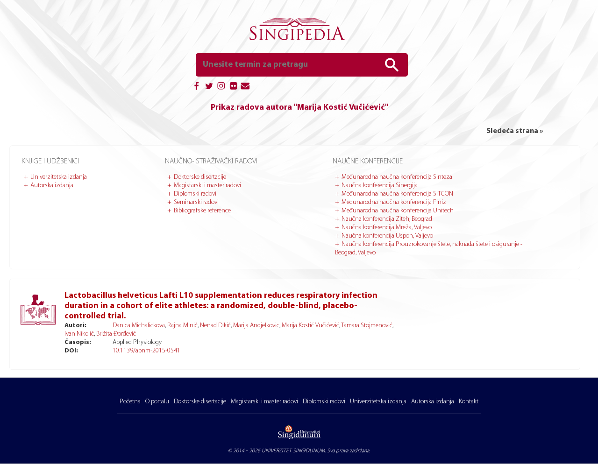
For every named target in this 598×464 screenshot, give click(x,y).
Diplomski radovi (195, 193)
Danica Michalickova (139, 325)
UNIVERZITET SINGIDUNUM (293, 451)
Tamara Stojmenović (366, 325)
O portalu (157, 401)
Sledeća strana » (514, 131)
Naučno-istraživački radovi (211, 161)
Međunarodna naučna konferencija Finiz (394, 202)
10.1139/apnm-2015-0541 (146, 350)
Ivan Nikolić (79, 333)
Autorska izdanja (51, 185)
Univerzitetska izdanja (58, 177)
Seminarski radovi (196, 202)
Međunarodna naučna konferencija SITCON (397, 193)
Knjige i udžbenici (50, 161)
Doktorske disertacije (200, 177)
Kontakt (468, 401)
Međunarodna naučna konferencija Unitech (398, 210)
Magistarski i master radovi (207, 185)
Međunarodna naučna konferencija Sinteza (397, 177)
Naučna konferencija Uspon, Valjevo (387, 235)
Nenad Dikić (215, 325)
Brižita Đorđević (116, 333)
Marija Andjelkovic (256, 325)
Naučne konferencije (368, 161)
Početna (130, 401)
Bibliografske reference (202, 210)
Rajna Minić (182, 325)
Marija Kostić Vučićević (310, 325)
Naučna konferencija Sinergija (380, 185)
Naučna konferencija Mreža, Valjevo (387, 227)
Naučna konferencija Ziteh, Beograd (387, 219)
